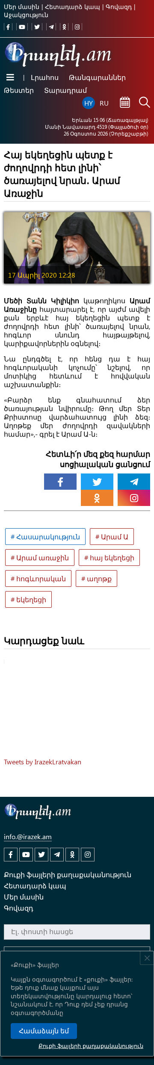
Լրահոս (45, 77)
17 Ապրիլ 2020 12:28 (41, 274)
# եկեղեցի (28, 599)
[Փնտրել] (144, 103)
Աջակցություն (26, 15)
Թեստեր (19, 90)
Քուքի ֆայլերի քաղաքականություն (90, 1045)
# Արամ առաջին (40, 557)
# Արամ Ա (111, 536)
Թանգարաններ (97, 77)
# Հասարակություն (45, 536)
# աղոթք (96, 578)
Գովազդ (119, 7)
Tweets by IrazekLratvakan (42, 761)
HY (88, 102)
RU (104, 102)
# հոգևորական (38, 578)
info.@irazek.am (28, 836)
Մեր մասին (21, 7)
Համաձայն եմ (44, 1031)
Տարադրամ (65, 90)
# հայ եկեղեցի (109, 557)
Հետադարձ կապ (72, 7)
